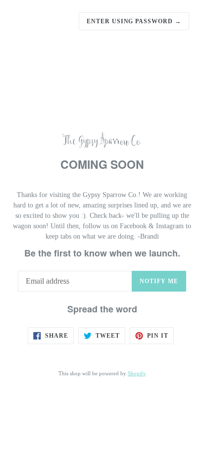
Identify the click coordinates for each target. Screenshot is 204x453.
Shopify (137, 373)
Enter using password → (134, 21)
